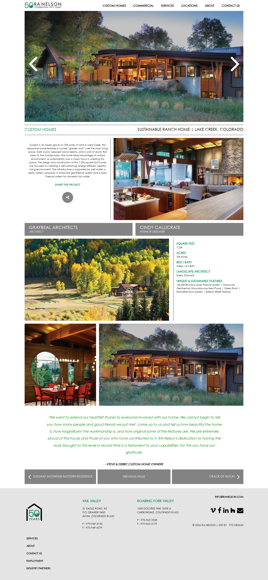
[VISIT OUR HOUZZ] (232, 511)
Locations (189, 5)
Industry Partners (38, 568)
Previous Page (134, 476)
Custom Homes (114, 5)
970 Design (236, 525)
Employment (34, 561)
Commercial (143, 5)
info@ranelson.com (229, 497)
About (209, 5)
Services (167, 5)
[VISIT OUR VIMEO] (212, 511)
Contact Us (231, 5)
